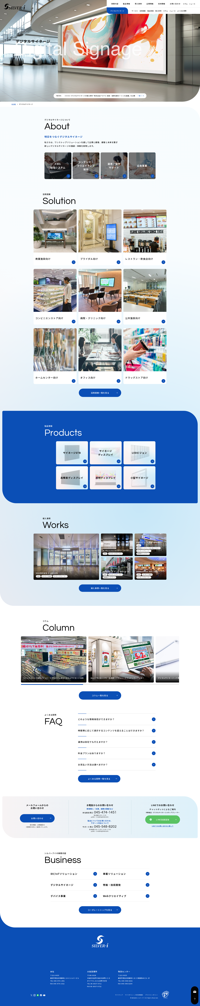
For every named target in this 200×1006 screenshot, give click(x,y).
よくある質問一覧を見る (99, 778)
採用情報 (161, 4)
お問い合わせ (175, 4)
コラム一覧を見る (100, 695)
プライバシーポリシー (151, 995)
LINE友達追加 (162, 819)
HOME (14, 104)
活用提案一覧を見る (100, 392)
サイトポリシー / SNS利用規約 (134, 995)
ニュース (192, 4)
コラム (185, 4)
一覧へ (139, 95)
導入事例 (138, 4)
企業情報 (149, 4)
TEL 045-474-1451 (57, 981)
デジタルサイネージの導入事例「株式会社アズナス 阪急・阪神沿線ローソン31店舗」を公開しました (104, 97)
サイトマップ (119, 995)
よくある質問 (182, 11)
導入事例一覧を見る (100, 588)
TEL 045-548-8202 (125, 981)
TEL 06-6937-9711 (94, 984)
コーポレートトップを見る (100, 909)
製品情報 (126, 4)
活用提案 (143, 11)
